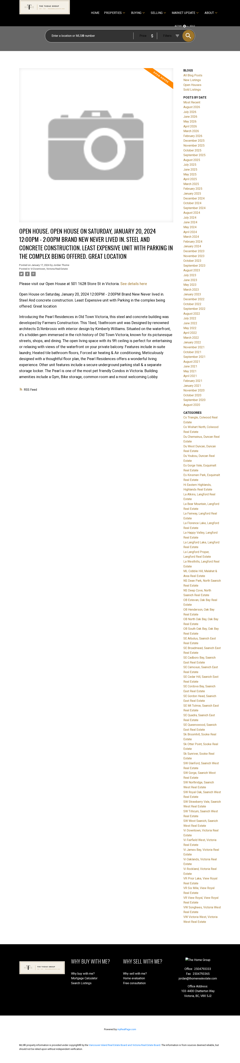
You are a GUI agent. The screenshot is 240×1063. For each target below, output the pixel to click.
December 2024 (194, 198)
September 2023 (194, 265)
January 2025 (192, 193)
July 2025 (189, 164)
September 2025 (194, 155)
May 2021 (189, 371)
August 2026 (191, 107)
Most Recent (191, 102)
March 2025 (191, 184)
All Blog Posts (192, 75)
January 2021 (192, 385)
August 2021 (191, 361)
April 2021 (190, 376)
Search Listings (81, 983)
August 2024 (191, 212)
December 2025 (194, 140)
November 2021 (194, 347)
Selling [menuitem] (157, 13)
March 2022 (191, 337)
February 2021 (192, 381)
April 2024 (190, 232)
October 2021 (192, 352)
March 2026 (191, 131)
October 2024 (192, 203)
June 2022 (190, 323)
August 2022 (191, 313)
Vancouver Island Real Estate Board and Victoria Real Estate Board (124, 1045)
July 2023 (189, 275)
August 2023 (191, 270)
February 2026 (192, 136)
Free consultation (134, 983)
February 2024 (192, 241)
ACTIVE (178, 26)
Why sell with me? (135, 973)
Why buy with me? (83, 973)
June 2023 (190, 280)
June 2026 (190, 116)
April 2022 (190, 333)
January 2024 (192, 246)
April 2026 (190, 126)
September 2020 (194, 400)
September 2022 (194, 309)
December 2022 (194, 299)
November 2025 (194, 145)
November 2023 (194, 256)
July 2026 (189, 112)
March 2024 (191, 236)
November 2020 (194, 390)
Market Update (183, 13)
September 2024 (194, 208)
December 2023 (194, 251)
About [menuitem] (209, 13)
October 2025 (192, 150)
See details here (133, 283)
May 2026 (189, 121)
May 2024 (189, 227)
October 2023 (192, 261)
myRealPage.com (126, 1029)
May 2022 (189, 328)
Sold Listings (192, 89)
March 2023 (191, 289)
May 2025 (189, 174)
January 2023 (192, 294)
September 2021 (194, 357)
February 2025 (192, 188)
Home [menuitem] (95, 13)
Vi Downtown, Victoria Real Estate (49, 268)
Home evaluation (134, 978)
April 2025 (190, 179)
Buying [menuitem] (136, 13)
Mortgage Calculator (84, 978)
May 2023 (189, 285)
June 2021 (190, 366)
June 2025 (190, 169)
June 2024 (190, 222)
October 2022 (192, 304)
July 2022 (189, 318)
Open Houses (192, 85)
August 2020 (191, 405)
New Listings (192, 80)
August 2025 (191, 160)
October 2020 (192, 395)
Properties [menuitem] (113, 13)
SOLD (192, 26)
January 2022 (192, 342)
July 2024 (189, 217)
